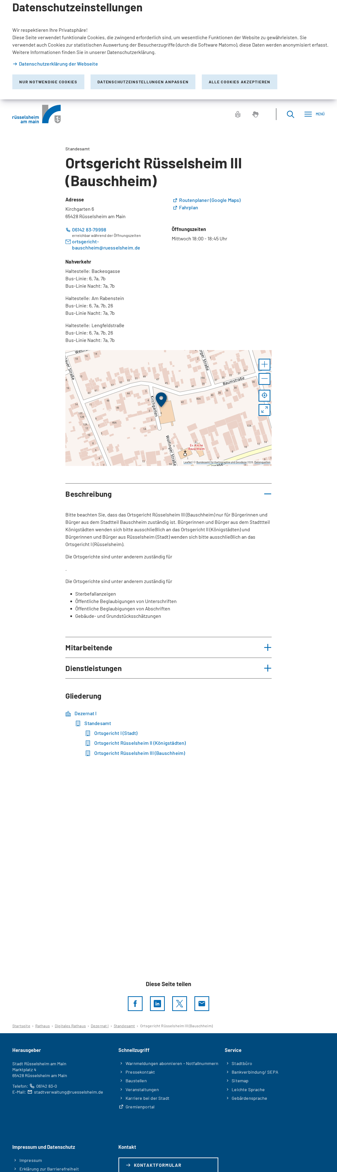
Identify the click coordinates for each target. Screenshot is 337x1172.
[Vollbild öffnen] (264, 410)
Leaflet (188, 462)
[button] (264, 365)
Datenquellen (262, 462)
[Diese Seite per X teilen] (179, 1003)
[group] (168, 408)
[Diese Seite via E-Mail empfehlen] (201, 1003)
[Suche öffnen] (290, 114)
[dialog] (168, 49)
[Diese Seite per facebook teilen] (135, 1003)
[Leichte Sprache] (238, 114)
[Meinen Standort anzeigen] (264, 396)
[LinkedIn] (157, 1003)
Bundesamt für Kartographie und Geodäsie (221, 462)
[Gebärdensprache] (255, 114)
